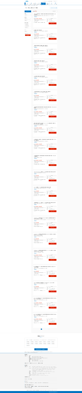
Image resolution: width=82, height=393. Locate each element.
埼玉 (37, 357)
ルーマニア (39, 370)
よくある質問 (48, 1)
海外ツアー (26, 366)
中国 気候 (53, 343)
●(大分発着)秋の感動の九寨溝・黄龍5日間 (39, 76)
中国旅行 (34, 5)
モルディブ (52, 367)
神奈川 (42, 357)
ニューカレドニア (42, 375)
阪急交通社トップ (26, 5)
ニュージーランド (38, 375)
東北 (29, 356)
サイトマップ (55, 390)
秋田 (37, 356)
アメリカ (33, 372)
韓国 (37, 366)
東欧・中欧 (40, 369)
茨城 (32, 357)
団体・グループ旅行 (27, 386)
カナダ (35, 372)
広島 (37, 359)
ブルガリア (42, 370)
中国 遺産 (49, 343)
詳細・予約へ (52, 23)
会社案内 (28, 390)
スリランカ (44, 367)
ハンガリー (54, 369)
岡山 (35, 359)
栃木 (34, 357)
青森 (32, 356)
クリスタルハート (31, 382)
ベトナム (51, 366)
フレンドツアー (40, 382)
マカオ (36, 366)
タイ (49, 366)
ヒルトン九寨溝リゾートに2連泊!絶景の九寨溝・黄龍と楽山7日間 (42, 187)
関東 (29, 357)
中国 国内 (28, 343)
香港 (34, 366)
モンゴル (41, 366)
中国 (39, 366)
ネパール (41, 367)
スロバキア (33, 370)
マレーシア (47, 366)
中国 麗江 (32, 343)
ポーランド (36, 370)
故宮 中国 (28, 345)
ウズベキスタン (55, 367)
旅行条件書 (34, 390)
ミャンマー (47, 367)
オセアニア (30, 375)
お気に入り (55, 1)
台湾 (32, 366)
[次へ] (48, 329)
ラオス (49, 367)
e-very (36, 382)
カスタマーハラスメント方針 (43, 390)
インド (39, 367)
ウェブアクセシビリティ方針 (50, 390)
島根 (34, 359)
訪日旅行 (36, 386)
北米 (29, 372)
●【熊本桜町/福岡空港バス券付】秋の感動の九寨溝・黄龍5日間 (42, 91)
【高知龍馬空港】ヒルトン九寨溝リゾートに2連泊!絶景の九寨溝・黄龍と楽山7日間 (44, 202)
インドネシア (36, 367)
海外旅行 (29, 5)
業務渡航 (32, 386)
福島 (40, 356)
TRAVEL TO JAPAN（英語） (28, 387)
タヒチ (45, 375)
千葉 (40, 357)
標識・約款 (31, 390)
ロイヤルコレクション (45, 382)
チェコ (45, 369)
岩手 (34, 356)
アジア (29, 366)
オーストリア (43, 369)
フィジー (47, 375)
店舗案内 (51, 1)
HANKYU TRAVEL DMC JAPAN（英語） (43, 386)
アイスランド (37, 369)
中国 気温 (45, 343)
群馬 (35, 357)
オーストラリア (33, 375)
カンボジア (54, 366)
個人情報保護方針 (37, 390)
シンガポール (44, 366)
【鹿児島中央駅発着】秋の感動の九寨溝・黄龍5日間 (40, 45)
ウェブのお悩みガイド (45, 1)
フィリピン (33, 367)
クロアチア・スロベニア (49, 369)
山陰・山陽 (30, 359)
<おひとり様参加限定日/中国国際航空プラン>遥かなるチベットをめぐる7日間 (44, 282)
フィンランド (33, 369)
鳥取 (32, 359)
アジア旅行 (32, 5)
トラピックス (26, 382)
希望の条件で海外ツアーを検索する (40, 349)
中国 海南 (40, 343)
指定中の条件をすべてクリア (28, 33)
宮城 (35, 356)
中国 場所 (36, 343)
